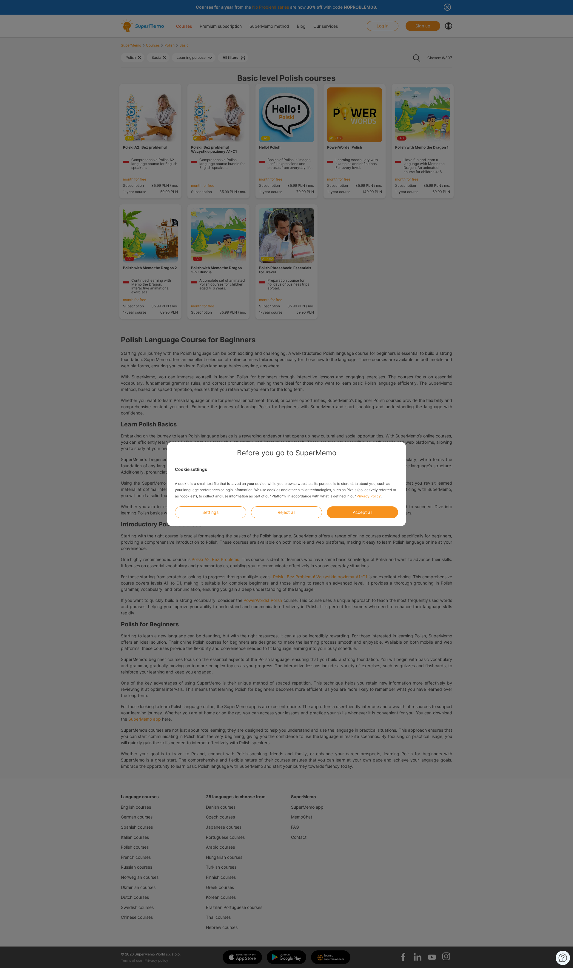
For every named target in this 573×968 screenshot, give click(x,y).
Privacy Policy (369, 496)
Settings (210, 512)
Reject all (286, 512)
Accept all (362, 512)
